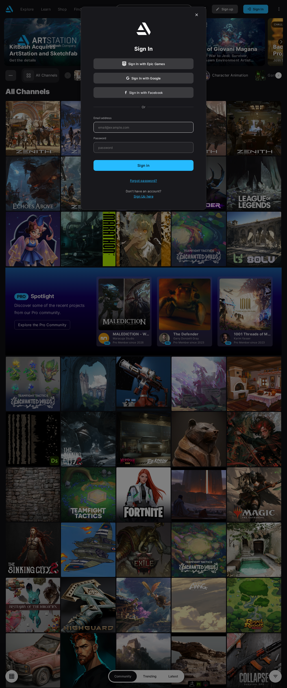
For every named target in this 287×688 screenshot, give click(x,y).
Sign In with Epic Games (146, 64)
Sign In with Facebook (146, 93)
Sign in (143, 165)
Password (99, 138)
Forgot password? (143, 180)
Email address (102, 118)
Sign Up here (143, 196)
